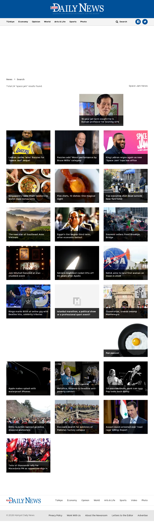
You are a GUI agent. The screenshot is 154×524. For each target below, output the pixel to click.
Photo (83, 22)
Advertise (143, 515)
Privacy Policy (55, 515)
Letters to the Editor (122, 515)
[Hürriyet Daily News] (77, 9)
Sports (72, 22)
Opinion (36, 22)
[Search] (117, 21)
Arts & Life (60, 22)
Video (134, 500)
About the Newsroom (96, 515)
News (9, 79)
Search (21, 79)
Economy (23, 22)
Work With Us (74, 515)
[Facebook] (138, 21)
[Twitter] (145, 21)
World (47, 22)
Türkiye (10, 22)
